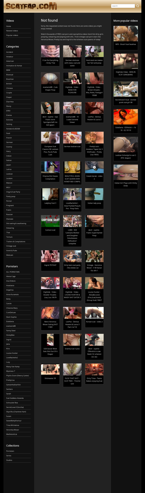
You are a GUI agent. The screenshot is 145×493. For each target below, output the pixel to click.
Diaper (9, 97)
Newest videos (12, 31)
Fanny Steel (10, 330)
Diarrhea (9, 101)
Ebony (8, 106)
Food (8, 133)
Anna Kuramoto (12, 294)
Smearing (10, 228)
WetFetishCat (11, 434)
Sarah (8, 394)
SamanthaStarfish (13, 385)
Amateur (9, 56)
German (9, 142)
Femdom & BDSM (13, 129)
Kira (8, 348)
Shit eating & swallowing (16, 223)
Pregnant (10, 205)
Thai (8, 232)
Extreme (9, 120)
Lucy (8, 362)
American (10, 61)
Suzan (8, 416)
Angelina (9, 290)
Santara (9, 389)
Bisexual (9, 74)
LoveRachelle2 (12, 357)
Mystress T (10, 371)
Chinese (9, 88)
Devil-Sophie (11, 317)
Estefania (10, 321)
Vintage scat (11, 246)
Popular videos (12, 35)
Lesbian (9, 174)
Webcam (9, 255)
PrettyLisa (10, 380)
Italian (9, 160)
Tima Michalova (12, 425)
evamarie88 (11, 326)
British (9, 83)
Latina (8, 169)
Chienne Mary (12, 308)
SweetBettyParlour (13, 421)
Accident (9, 52)
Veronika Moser (12, 430)
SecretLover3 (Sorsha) (15, 407)
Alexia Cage (10, 276)
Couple (9, 92)
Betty (8, 299)
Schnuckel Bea (12, 403)
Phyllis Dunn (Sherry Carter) (17, 375)
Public (8, 210)
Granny (9, 147)
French (9, 138)
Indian (8, 156)
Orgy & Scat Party (13, 192)
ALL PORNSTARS (13, 272)
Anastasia (10, 285)
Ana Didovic (11, 281)
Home (8, 26)
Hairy (8, 151)
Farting (9, 124)
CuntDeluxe (11, 312)
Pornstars (10, 451)
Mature (9, 183)
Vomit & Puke (11, 250)
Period (8, 201)
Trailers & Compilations (15, 241)
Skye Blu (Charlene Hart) (16, 412)
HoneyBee (10, 335)
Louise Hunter (12, 353)
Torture (9, 237)
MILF (8, 187)
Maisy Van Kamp (13, 366)
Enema (9, 115)
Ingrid (8, 339)
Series (8, 455)
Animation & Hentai (14, 65)
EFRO (8, 111)
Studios (9, 460)
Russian (9, 214)
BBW (8, 70)
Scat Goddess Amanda (15, 398)
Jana (8, 344)
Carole (8, 303)
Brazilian (10, 79)
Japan (8, 165)
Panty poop (10, 196)
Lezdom (9, 178)
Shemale (9, 219)
